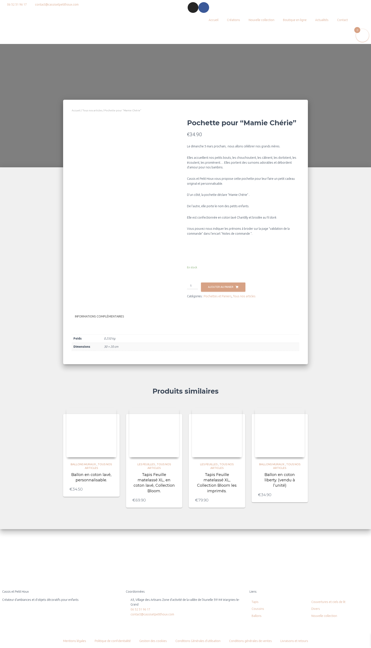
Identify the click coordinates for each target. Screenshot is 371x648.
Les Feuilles (146, 464)
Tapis (255, 602)
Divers (315, 608)
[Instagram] (193, 7)
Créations (233, 20)
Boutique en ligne (295, 20)
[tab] (103, 317)
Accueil (213, 20)
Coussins (258, 608)
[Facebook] (203, 7)
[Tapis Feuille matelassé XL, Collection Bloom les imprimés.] (217, 433)
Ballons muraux (83, 464)
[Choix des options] (174, 500)
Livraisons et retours (294, 641)
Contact (342, 20)
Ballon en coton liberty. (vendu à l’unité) (280, 480)
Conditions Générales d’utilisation (197, 641)
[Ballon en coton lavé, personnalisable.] (91, 433)
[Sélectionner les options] (111, 489)
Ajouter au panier (220, 286)
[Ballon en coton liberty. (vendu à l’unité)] (280, 433)
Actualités (321, 20)
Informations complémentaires (99, 316)
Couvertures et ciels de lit (328, 602)
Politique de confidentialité (113, 641)
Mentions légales (74, 641)
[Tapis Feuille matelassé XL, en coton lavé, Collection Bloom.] (154, 433)
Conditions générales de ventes (250, 641)
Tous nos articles (92, 110)
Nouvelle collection (261, 20)
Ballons (257, 616)
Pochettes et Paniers (218, 296)
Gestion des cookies (153, 641)
